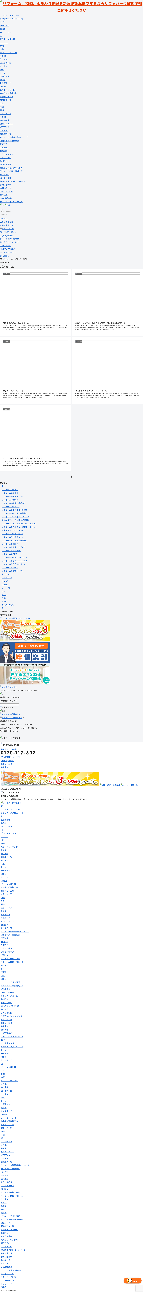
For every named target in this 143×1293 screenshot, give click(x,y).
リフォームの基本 (10, 489)
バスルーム (7, 577)
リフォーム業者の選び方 (12, 496)
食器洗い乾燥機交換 (8, 93)
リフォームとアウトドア (12, 571)
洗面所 (3, 972)
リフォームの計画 (10, 493)
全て (5, 486)
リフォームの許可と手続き (13, 503)
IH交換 (3, 86)
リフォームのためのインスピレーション (19, 526)
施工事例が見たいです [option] (9, 731)
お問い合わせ (5, 184)
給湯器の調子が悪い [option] (8, 721)
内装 (2, 49)
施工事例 (4, 59)
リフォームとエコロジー (12, 537)
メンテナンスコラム (9, 995)
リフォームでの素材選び (12, 533)
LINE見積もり (6, 198)
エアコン (4, 42)
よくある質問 (5, 177)
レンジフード (5, 32)
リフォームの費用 (10, 499)
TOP (3, 806)
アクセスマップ (6, 154)
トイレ (3, 22)
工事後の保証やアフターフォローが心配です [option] (19, 727)
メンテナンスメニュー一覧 (11, 18)
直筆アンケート (6, 123)
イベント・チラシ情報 (10, 982)
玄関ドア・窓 (5, 100)
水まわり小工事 (6, 96)
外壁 (2, 106)
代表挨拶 (4, 144)
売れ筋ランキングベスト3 (11, 167)
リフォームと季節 (10, 567)
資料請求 (4, 194)
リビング (6, 587)
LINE (3, 770)
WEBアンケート (6, 127)
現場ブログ (5, 989)
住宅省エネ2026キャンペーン (12, 181)
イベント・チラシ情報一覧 (12, 985)
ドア (4, 591)
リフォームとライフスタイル (14, 560)
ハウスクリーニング (8, 52)
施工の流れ (4, 174)
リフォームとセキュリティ (13, 547)
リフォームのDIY (9, 554)
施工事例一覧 (5, 62)
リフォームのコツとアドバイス (15, 516)
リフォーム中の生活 (10, 506)
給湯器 (3, 28)
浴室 (2, 69)
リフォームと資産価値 (11, 550)
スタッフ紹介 (5, 157)
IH (1, 35)
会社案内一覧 (5, 133)
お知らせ (4, 999)
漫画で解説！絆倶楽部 (9, 140)
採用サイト (4, 161)
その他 (3, 55)
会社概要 (4, 147)
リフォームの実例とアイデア (14, 557)
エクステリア (5, 113)
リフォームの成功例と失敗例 (14, 513)
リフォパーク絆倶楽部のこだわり (14, 137)
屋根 (2, 110)
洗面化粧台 (4, 25)
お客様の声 (4, 120)
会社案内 (4, 130)
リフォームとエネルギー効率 (14, 540)
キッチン (4, 66)
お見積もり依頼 (6, 191)
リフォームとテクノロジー (13, 564)
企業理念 (4, 150)
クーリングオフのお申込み (11, 201)
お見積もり (5, 767)
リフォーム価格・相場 (10, 958)
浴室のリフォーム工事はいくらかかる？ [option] (17, 724)
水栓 (2, 45)
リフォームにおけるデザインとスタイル (19, 523)
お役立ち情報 (5, 164)
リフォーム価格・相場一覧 (11, 171)
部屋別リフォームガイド (12, 530)
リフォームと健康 (10, 543)
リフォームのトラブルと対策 (14, 510)
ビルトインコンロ (7, 39)
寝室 (4, 594)
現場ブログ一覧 (7, 992)
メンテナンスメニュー (9, 15)
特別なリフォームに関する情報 (15, 520)
